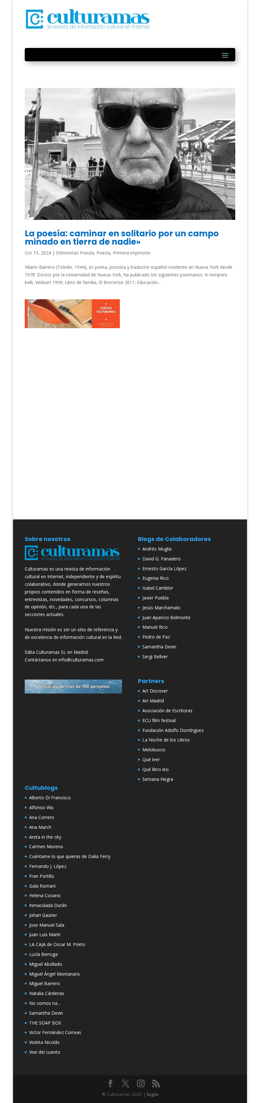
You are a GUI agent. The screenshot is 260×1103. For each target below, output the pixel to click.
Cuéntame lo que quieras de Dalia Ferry (69, 856)
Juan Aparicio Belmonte (166, 617)
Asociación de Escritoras (167, 710)
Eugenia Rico (155, 578)
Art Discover (155, 691)
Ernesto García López (164, 568)
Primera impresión (132, 253)
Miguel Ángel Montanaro (54, 974)
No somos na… (45, 1003)
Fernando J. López (47, 866)
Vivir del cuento (44, 1052)
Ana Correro (41, 817)
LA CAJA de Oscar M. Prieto (57, 944)
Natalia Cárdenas (46, 993)
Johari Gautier (43, 915)
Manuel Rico (155, 627)
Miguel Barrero (44, 983)
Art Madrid (153, 701)
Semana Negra (157, 779)
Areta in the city (45, 837)
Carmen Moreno (46, 846)
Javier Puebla (155, 598)
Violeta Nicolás (44, 1042)
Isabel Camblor (157, 588)
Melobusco (153, 750)
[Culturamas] (73, 561)
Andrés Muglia (157, 549)
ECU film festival (159, 720)
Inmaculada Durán (48, 905)
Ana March (40, 827)
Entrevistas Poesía (75, 253)
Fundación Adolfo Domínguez (173, 730)
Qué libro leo (155, 769)
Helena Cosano (45, 895)
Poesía (103, 253)
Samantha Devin (159, 647)
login (152, 1094)
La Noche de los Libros (166, 740)
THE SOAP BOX (45, 1023)
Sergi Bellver (155, 656)
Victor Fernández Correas (55, 1032)
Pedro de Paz (156, 637)
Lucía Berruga (43, 954)
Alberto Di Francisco (50, 798)
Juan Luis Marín (45, 934)
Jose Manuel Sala (46, 925)
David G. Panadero (161, 559)
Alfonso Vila (41, 807)
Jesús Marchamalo (161, 608)
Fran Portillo (41, 876)
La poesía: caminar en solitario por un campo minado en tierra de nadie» (122, 237)
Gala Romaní (42, 886)
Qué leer (151, 759)
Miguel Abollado (45, 964)
